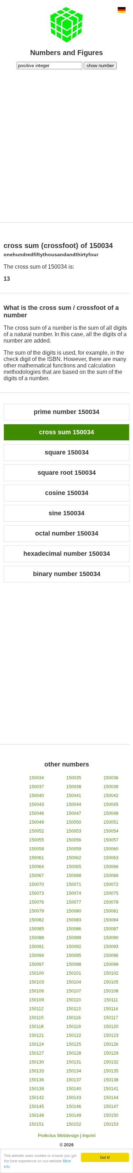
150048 (111, 813)
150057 (111, 840)
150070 (36, 884)
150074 (73, 893)
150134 (73, 1071)
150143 (73, 1097)
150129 (111, 1053)
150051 (111, 822)
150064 (36, 866)
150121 (36, 1035)
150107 (73, 991)
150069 (111, 875)
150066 (111, 866)
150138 (111, 1079)
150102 (111, 973)
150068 (73, 875)
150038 (73, 786)
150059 (73, 848)
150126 (111, 1044)
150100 (36, 973)
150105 (111, 982)
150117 (111, 1017)
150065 (73, 866)
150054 (111, 831)
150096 (111, 955)
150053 (73, 831)
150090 (111, 937)
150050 (73, 822)
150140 (73, 1088)
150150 (111, 1115)
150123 (111, 1035)
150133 (36, 1071)
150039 (111, 786)
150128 (73, 1053)
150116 (73, 1017)
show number (100, 65)
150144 (111, 1097)
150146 (73, 1106)
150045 (111, 804)
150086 (73, 928)
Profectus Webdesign (58, 1135)
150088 (36, 937)
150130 (36, 1062)
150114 (111, 1008)
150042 (111, 795)
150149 (73, 1115)
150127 (36, 1053)
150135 (111, 1071)
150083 (73, 920)
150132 (111, 1062)
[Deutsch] (121, 11)
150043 (36, 804)
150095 (73, 955)
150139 (36, 1088)
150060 (111, 848)
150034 (36, 777)
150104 (73, 982)
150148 (36, 1115)
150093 (111, 946)
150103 (36, 982)
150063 (111, 857)
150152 (73, 1124)
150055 (36, 840)
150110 (73, 999)
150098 (73, 964)
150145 (36, 1106)
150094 (36, 955)
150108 (111, 991)
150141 (111, 1088)
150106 (36, 991)
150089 (73, 937)
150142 (36, 1097)
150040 (36, 795)
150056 (73, 840)
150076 (36, 902)
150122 (73, 1035)
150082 (36, 920)
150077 (73, 902)
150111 (111, 999)
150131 (73, 1062)
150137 (73, 1079)
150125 (73, 1044)
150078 (111, 902)
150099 (111, 964)
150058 (36, 848)
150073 (36, 893)
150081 (111, 911)
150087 (111, 928)
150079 (36, 911)
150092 (73, 946)
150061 (36, 857)
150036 (111, 777)
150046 (36, 813)
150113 (73, 1008)
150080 (73, 911)
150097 (36, 964)
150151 (36, 1124)
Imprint (88, 1135)
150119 (73, 1026)
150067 (36, 875)
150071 (73, 884)
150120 (111, 1026)
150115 (36, 1017)
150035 (73, 777)
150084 (111, 920)
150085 (36, 928)
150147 (111, 1106)
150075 (111, 893)
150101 (73, 973)
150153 (111, 1124)
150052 (36, 831)
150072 (111, 884)
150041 (73, 795)
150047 (73, 813)
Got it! (105, 1157)
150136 (36, 1079)
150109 (36, 999)
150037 (36, 786)
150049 (36, 822)
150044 (73, 804)
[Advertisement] (66, 144)
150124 (36, 1044)
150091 (36, 946)
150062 (73, 857)
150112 (36, 1008)
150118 (36, 1026)
